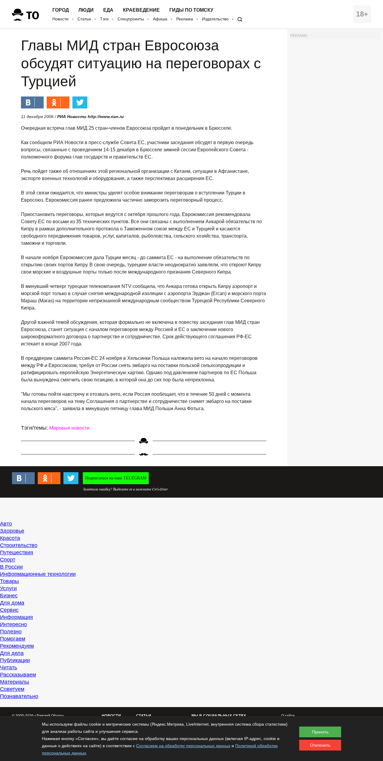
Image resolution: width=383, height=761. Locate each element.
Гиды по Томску (191, 10)
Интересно (13, 624)
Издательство (215, 18)
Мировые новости (69, 428)
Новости (60, 18)
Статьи (84, 18)
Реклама (184, 18)
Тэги (104, 18)
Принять (320, 732)
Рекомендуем (17, 646)
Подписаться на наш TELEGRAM (115, 478)
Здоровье (12, 531)
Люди (86, 10)
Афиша (160, 18)
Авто (6, 524)
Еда (108, 10)
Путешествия (16, 552)
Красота (10, 538)
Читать (8, 668)
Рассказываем (18, 675)
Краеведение (141, 10)
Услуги (8, 588)
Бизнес (9, 596)
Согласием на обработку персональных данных (183, 745)
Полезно (11, 632)
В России (11, 567)
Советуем (12, 689)
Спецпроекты (131, 18)
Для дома (12, 603)
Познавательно (19, 696)
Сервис (9, 610)
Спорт (7, 560)
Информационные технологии (38, 574)
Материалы (14, 682)
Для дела (12, 653)
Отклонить (320, 745)
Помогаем (12, 639)
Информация (16, 617)
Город (60, 10)
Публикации (15, 660)
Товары (9, 581)
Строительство (18, 545)
